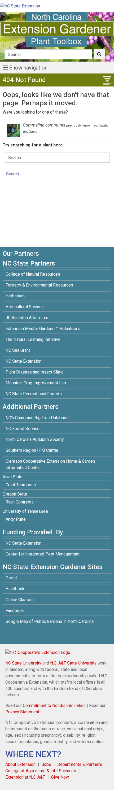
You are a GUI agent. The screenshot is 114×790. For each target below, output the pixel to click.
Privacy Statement (22, 711)
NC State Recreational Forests (34, 393)
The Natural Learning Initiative (33, 339)
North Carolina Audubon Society (35, 439)
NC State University (23, 663)
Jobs (46, 764)
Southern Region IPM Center (32, 450)
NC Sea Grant (18, 350)
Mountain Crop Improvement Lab (36, 382)
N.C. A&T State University (73, 663)
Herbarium (15, 295)
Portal (11, 577)
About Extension (20, 764)
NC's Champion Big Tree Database (37, 417)
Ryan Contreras (20, 502)
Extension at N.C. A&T (25, 777)
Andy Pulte (16, 519)
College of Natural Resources (33, 274)
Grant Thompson (21, 484)
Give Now (60, 777)
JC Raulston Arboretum (27, 317)
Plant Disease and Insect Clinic (34, 372)
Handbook (15, 588)
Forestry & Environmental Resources (39, 285)
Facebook (15, 610)
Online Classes (20, 599)
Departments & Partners (79, 764)
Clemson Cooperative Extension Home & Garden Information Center (50, 464)
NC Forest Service (23, 428)
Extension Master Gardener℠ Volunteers (43, 328)
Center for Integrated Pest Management (43, 554)
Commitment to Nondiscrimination (54, 705)
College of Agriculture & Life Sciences (40, 770)
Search (12, 173)
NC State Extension (23, 361)
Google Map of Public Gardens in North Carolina (50, 621)
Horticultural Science (25, 306)
